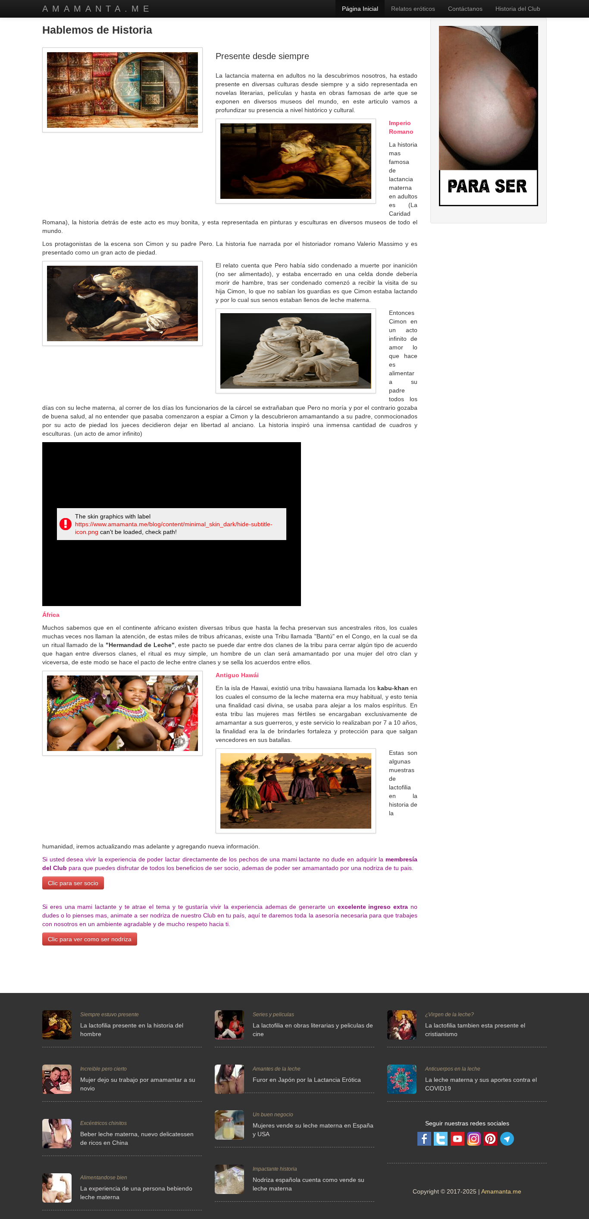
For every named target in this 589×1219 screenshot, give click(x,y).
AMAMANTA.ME (97, 8)
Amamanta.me (501, 1191)
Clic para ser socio (73, 883)
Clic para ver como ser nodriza (90, 939)
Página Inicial (360, 8)
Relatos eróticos (413, 8)
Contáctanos (465, 8)
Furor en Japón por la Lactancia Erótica (307, 1079)
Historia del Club (517, 8)
